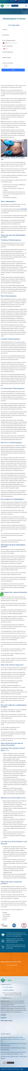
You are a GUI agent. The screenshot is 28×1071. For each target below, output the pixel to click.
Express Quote (15, 5)
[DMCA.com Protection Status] (7, 1062)
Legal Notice (3, 1017)
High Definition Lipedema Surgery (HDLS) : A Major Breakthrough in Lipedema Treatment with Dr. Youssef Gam (13, 1039)
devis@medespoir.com (6, 984)
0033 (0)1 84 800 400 (8, 990)
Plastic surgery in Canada (6, 1020)
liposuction (24, 209)
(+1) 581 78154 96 (8, 987)
